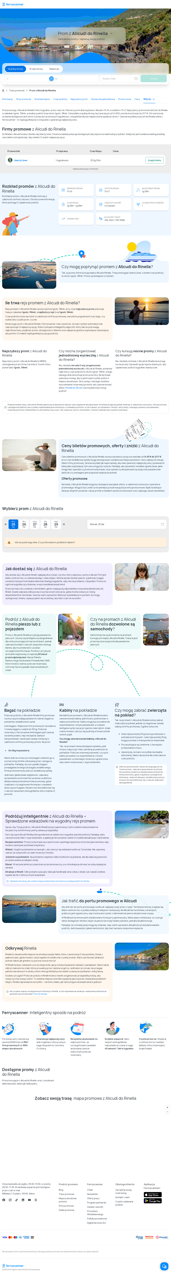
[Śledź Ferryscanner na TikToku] (16, 1200)
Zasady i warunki (95, 1206)
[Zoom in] (167, 1107)
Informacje (7, 99)
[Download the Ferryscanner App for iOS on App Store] (153, 1194)
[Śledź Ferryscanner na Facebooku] (3, 1200)
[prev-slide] (5, 524)
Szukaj (153, 78)
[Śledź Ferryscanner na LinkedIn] (23, 1200)
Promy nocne (124, 99)
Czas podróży (60, 99)
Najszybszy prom (79, 99)
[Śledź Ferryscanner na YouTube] (29, 1200)
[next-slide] (63, 524)
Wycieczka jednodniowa (103, 99)
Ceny (137, 99)
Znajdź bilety (154, 160)
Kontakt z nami (122, 1197)
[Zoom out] (167, 1112)
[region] (85, 1140)
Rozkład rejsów (42, 99)
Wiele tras (54, 68)
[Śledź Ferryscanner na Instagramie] (10, 1200)
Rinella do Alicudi (74, 387)
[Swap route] (51, 78)
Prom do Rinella (40, 994)
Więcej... (147, 99)
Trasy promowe (17, 90)
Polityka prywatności (97, 1218)
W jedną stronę (15, 68)
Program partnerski (96, 1202)
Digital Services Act (96, 1222)
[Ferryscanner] (13, 4)
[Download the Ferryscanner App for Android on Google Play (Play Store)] (153, 1200)
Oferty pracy (93, 1198)
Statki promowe (66, 1210)
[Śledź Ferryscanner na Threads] (35, 1200)
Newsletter (92, 1194)
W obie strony (36, 68)
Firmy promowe (23, 99)
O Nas (90, 1189)
